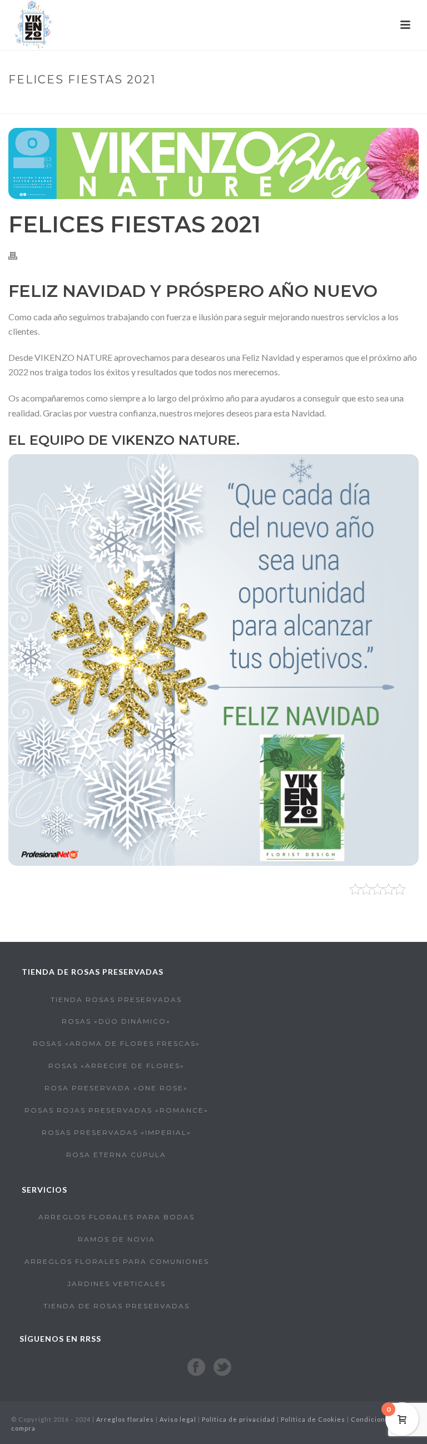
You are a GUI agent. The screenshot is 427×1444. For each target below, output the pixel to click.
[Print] (18, 255)
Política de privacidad (238, 1419)
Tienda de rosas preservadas (116, 1306)
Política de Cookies (313, 1419)
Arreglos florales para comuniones (116, 1261)
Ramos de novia (116, 1239)
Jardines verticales (116, 1283)
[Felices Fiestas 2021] (213, 163)
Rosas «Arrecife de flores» (116, 1065)
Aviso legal (178, 1419)
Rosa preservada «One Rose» (116, 1088)
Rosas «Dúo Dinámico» (116, 1021)
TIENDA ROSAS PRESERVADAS (116, 999)
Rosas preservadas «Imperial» (116, 1132)
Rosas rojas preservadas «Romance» (116, 1110)
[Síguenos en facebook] (196, 1367)
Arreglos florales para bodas (116, 1217)
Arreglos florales (125, 1419)
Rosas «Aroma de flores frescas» (116, 1043)
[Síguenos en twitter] (222, 1367)
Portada (303, 103)
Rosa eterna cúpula (116, 1154)
